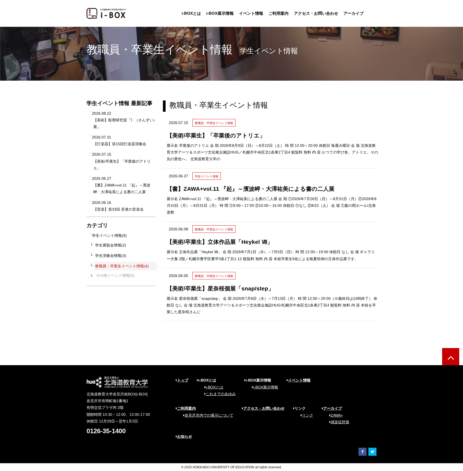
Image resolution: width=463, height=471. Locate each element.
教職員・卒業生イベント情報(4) (122, 266)
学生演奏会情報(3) (110, 255)
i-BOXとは (191, 13)
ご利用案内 (278, 13)
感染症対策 (340, 422)
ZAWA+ (337, 415)
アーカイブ (353, 13)
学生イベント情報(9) (109, 235)
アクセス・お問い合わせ (316, 13)
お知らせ (184, 436)
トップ (182, 380)
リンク (307, 415)
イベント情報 (251, 13)
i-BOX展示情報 (220, 13)
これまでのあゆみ (221, 394)
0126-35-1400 (106, 431)
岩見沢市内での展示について (209, 415)
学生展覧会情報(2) (110, 245)
